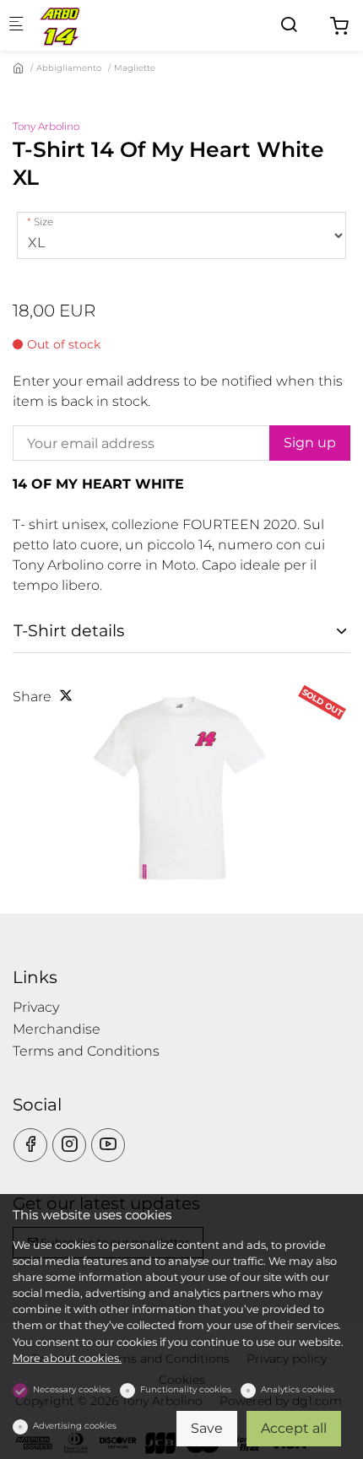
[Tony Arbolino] (106, 25)
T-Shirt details (69, 630)
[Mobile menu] (16, 26)
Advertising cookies (74, 1425)
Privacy (36, 1007)
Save (207, 1428)
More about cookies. (67, 1358)
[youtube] (108, 1145)
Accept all (294, 1428)
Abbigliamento (68, 67)
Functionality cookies (185, 1389)
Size (43, 221)
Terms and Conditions (86, 1051)
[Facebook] (30, 1145)
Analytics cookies (297, 1389)
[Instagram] (69, 1145)
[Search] (289, 24)
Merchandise (56, 1029)
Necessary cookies (72, 1389)
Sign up (310, 443)
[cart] (339, 26)
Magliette (134, 67)
